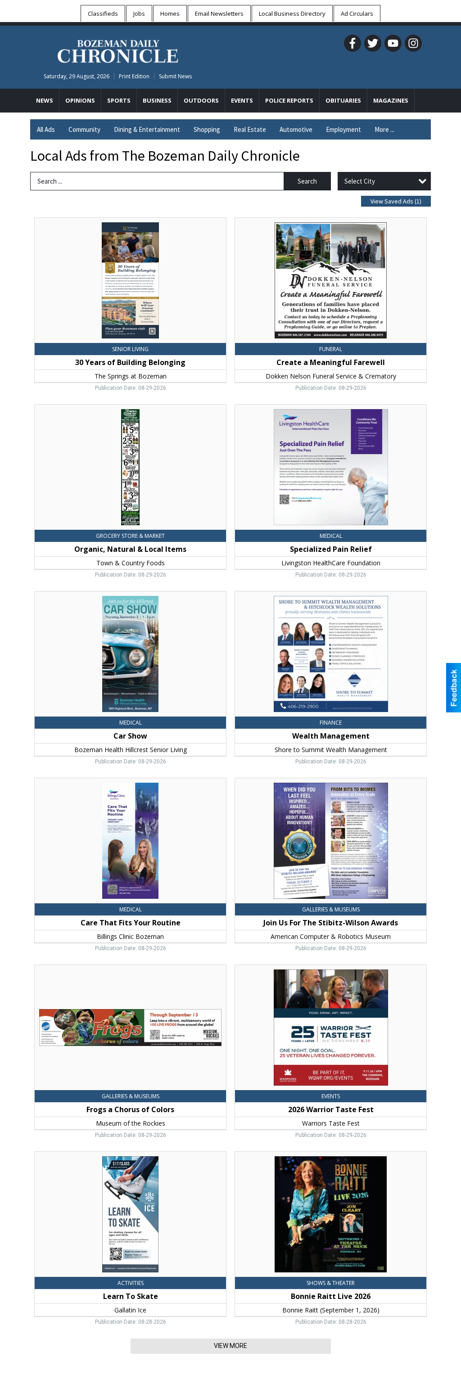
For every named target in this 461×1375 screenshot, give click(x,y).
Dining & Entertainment (147, 129)
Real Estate (250, 129)
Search (307, 181)
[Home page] (118, 50)
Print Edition (134, 76)
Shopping (207, 129)
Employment (343, 129)
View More (230, 1345)
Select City (359, 181)
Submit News (175, 76)
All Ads (46, 129)
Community (84, 129)
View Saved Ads (396, 201)
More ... (384, 129)
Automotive (296, 129)
